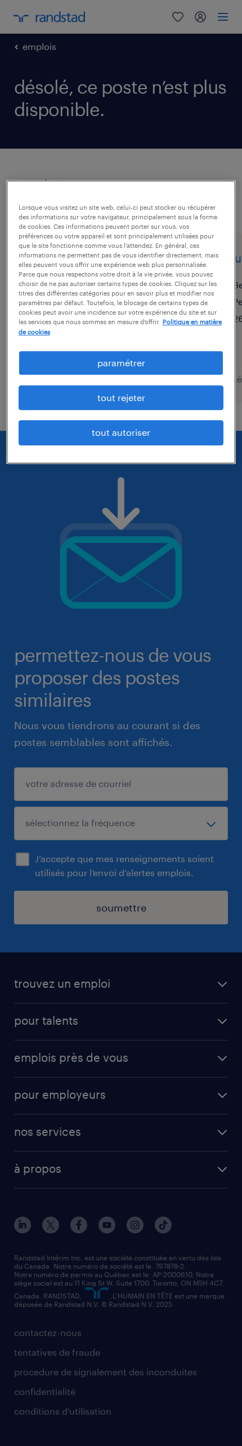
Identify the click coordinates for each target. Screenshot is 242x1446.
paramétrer (121, 362)
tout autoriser (121, 432)
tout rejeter (121, 397)
